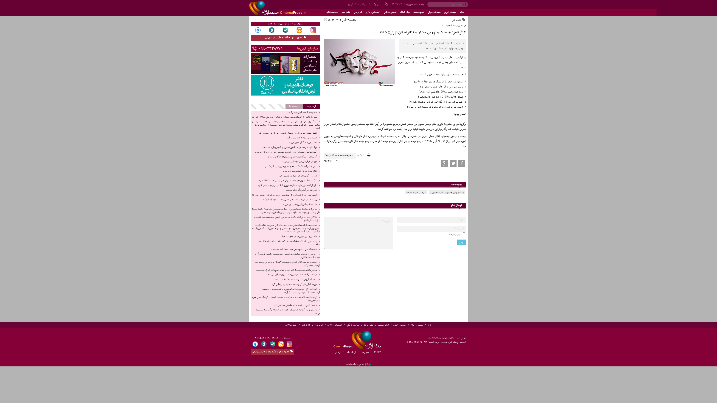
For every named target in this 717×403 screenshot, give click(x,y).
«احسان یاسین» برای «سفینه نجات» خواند (298, 237)
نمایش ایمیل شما (455, 234)
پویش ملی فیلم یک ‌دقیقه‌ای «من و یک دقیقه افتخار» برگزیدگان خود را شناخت (288, 243)
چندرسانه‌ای (332, 12)
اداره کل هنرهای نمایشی (415, 192)
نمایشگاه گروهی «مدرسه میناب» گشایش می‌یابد (295, 280)
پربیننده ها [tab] (294, 106)
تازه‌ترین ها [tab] (311, 106)
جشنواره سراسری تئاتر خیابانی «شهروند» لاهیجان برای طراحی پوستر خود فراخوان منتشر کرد (287, 264)
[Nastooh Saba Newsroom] (368, 364)
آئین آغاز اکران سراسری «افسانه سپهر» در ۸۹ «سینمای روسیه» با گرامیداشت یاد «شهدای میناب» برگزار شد (290, 291)
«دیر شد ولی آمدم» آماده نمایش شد (301, 190)
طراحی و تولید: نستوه (355, 364)
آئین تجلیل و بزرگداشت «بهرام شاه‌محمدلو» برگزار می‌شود (292, 157)
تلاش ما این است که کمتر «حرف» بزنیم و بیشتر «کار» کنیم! (291, 166)
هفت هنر (346, 12)
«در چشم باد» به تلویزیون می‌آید (303, 112)
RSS (379, 352)
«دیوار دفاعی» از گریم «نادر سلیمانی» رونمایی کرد (295, 305)
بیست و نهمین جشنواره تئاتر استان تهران (447, 192)
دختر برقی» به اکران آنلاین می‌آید (302, 142)
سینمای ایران (450, 12)
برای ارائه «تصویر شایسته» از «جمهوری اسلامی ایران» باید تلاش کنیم (287, 185)
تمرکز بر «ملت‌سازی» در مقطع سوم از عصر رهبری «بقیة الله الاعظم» (288, 181)
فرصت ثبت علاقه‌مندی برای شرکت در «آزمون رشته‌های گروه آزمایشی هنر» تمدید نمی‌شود (286, 299)
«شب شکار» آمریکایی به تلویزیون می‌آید (300, 204)
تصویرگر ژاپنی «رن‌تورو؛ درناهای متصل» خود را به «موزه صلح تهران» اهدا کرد (284, 117)
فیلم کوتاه (405, 12)
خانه (462, 12)
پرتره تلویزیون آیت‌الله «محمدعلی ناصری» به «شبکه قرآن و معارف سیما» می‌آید (288, 311)
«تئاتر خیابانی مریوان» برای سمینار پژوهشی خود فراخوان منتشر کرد (288, 133)
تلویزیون (358, 12)
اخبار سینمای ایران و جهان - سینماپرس (286, 8)
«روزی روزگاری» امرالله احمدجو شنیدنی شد (298, 176)
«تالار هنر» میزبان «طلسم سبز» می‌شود (300, 171)
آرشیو (350, 4)
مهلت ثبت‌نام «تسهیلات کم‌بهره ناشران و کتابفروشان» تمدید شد (289, 147)
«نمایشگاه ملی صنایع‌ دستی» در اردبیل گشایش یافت (294, 249)
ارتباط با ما (362, 4)
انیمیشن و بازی (373, 12)
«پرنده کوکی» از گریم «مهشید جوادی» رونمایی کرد (294, 284)
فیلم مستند (418, 12)
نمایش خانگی (390, 12)
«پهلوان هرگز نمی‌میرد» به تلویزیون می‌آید (299, 162)
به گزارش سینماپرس (456, 57)
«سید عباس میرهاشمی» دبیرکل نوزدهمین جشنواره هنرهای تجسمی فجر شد (284, 195)
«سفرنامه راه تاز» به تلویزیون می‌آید (302, 138)
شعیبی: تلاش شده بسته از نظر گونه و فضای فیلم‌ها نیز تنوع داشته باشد (286, 270)
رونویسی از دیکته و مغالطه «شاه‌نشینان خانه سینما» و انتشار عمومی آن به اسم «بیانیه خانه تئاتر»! (287, 256)
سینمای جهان (434, 12)
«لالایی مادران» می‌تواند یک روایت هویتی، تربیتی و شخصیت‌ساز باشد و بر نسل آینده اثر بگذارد (287, 219)
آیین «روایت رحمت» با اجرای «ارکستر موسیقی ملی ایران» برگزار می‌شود (286, 152)
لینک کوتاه (361, 156)
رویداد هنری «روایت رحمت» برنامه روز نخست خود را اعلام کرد (290, 200)
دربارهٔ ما (376, 4)
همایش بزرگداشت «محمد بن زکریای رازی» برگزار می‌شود (292, 275)
